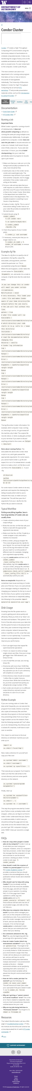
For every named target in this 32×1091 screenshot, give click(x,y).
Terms (16, 1078)
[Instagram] (13, 1052)
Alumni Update (16, 1081)
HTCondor (8, 115)
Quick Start (9, 112)
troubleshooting (15, 1024)
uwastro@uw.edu (16, 1072)
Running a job (12, 101)
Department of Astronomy (10, 8)
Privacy (16, 1076)
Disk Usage (26, 101)
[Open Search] (29, 2)
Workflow (19, 102)
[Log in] (24, 2)
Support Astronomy (17, 1045)
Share (4, 1036)
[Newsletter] (19, 1052)
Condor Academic (14, 870)
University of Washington (13, 1087)
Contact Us (16, 1083)
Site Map (16, 1079)
